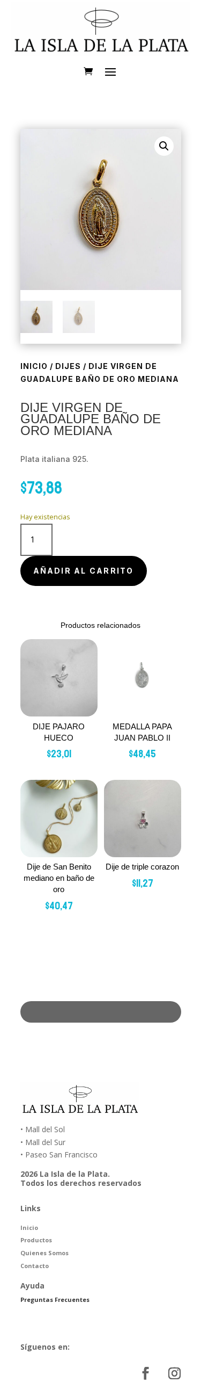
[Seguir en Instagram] (174, 1373)
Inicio (34, 366)
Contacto (34, 1266)
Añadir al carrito (83, 570)
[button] (164, 146)
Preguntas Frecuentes (55, 1299)
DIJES (68, 366)
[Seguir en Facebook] (145, 1373)
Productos (36, 1240)
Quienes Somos (44, 1253)
